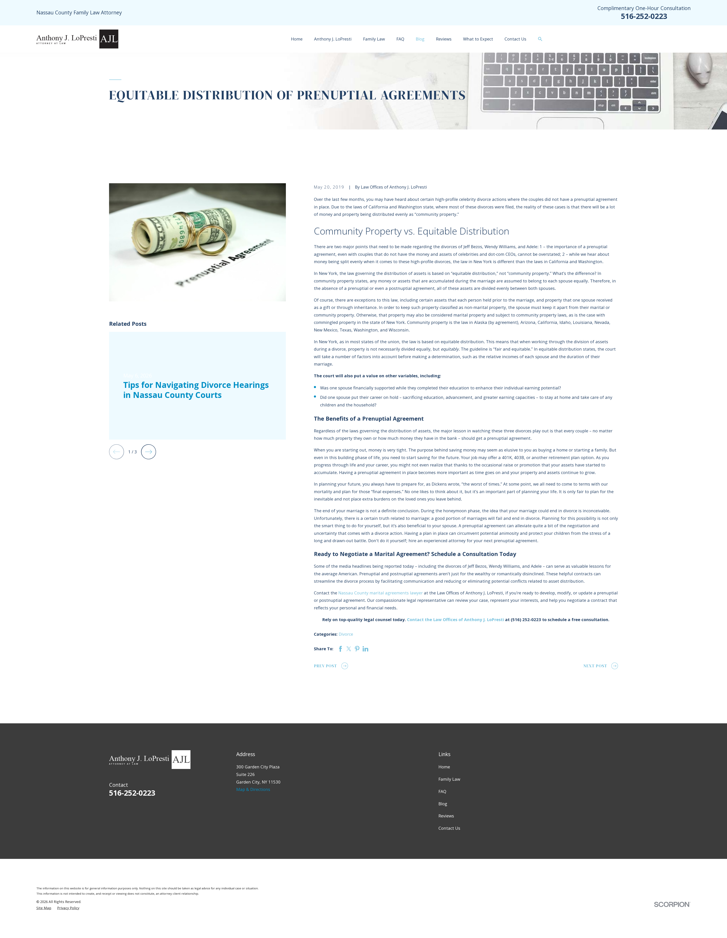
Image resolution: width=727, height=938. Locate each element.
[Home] (77, 39)
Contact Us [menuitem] (515, 39)
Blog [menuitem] (420, 39)
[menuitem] (43, 908)
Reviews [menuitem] (444, 39)
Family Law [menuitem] (374, 39)
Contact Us (449, 828)
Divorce (346, 634)
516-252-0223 (644, 16)
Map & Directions (253, 789)
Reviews (446, 816)
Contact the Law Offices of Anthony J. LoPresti (455, 619)
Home (444, 767)
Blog (442, 803)
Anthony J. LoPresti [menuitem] (333, 39)
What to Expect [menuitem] (478, 39)
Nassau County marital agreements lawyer (380, 593)
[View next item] (148, 451)
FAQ (442, 791)
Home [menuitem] (297, 39)
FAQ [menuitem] (400, 39)
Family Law (449, 779)
